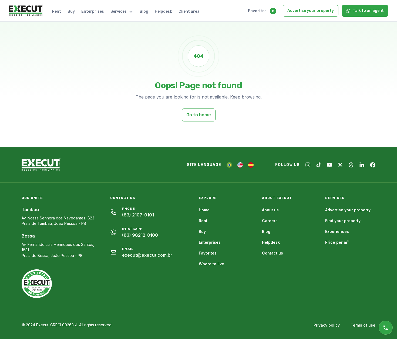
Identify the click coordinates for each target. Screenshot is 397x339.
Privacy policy (327, 325)
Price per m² (337, 242)
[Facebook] (372, 165)
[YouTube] (329, 165)
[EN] (240, 165)
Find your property (343, 220)
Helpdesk (163, 11)
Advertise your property (310, 10)
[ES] (251, 165)
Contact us (272, 253)
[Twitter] (340, 165)
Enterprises (92, 11)
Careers (270, 220)
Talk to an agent (368, 10)
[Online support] (386, 328)
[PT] (229, 165)
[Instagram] (308, 165)
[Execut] (26, 10)
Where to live (211, 264)
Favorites (257, 11)
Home (204, 210)
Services (118, 11)
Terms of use (363, 325)
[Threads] (351, 165)
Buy (71, 11)
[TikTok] (318, 165)
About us (270, 210)
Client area (189, 11)
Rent (56, 11)
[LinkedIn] (362, 165)
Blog (144, 11)
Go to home (198, 114)
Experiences (337, 231)
